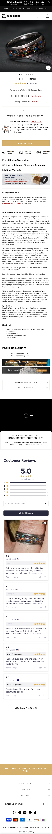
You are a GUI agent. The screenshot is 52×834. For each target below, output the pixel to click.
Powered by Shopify (26, 832)
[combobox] (46, 503)
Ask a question (26, 387)
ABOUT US (25, 789)
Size (25, 110)
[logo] (11, 16)
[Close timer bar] (49, 2)
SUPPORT (25, 795)
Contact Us (25, 784)
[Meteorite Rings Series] (26, 370)
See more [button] (38, 573)
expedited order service (11, 203)
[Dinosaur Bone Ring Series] (26, 362)
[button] (26, 84)
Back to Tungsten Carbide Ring (28, 769)
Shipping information (26, 382)
